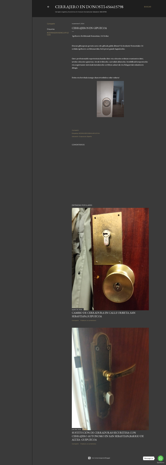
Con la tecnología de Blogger (101, 458)
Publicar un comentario (88, 320)
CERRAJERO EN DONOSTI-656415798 (89, 6)
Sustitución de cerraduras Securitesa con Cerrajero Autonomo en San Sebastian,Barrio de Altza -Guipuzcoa (108, 436)
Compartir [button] (51, 24)
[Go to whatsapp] (160, 458)
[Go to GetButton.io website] (160, 462)
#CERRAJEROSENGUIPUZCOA (89, 133)
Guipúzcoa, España (85, 136)
